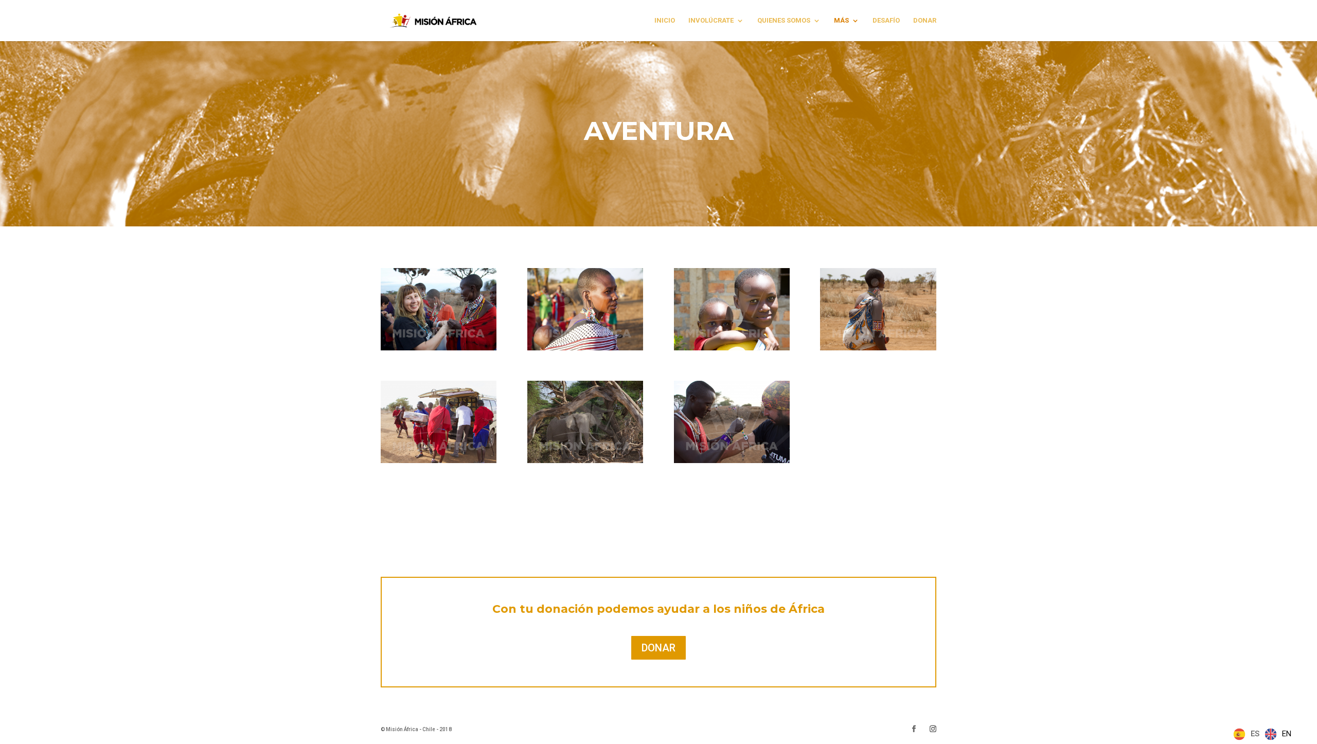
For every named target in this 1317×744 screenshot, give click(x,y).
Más (841, 20)
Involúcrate (711, 20)
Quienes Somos (783, 20)
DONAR (924, 20)
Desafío (886, 20)
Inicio (664, 20)
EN (1286, 733)
